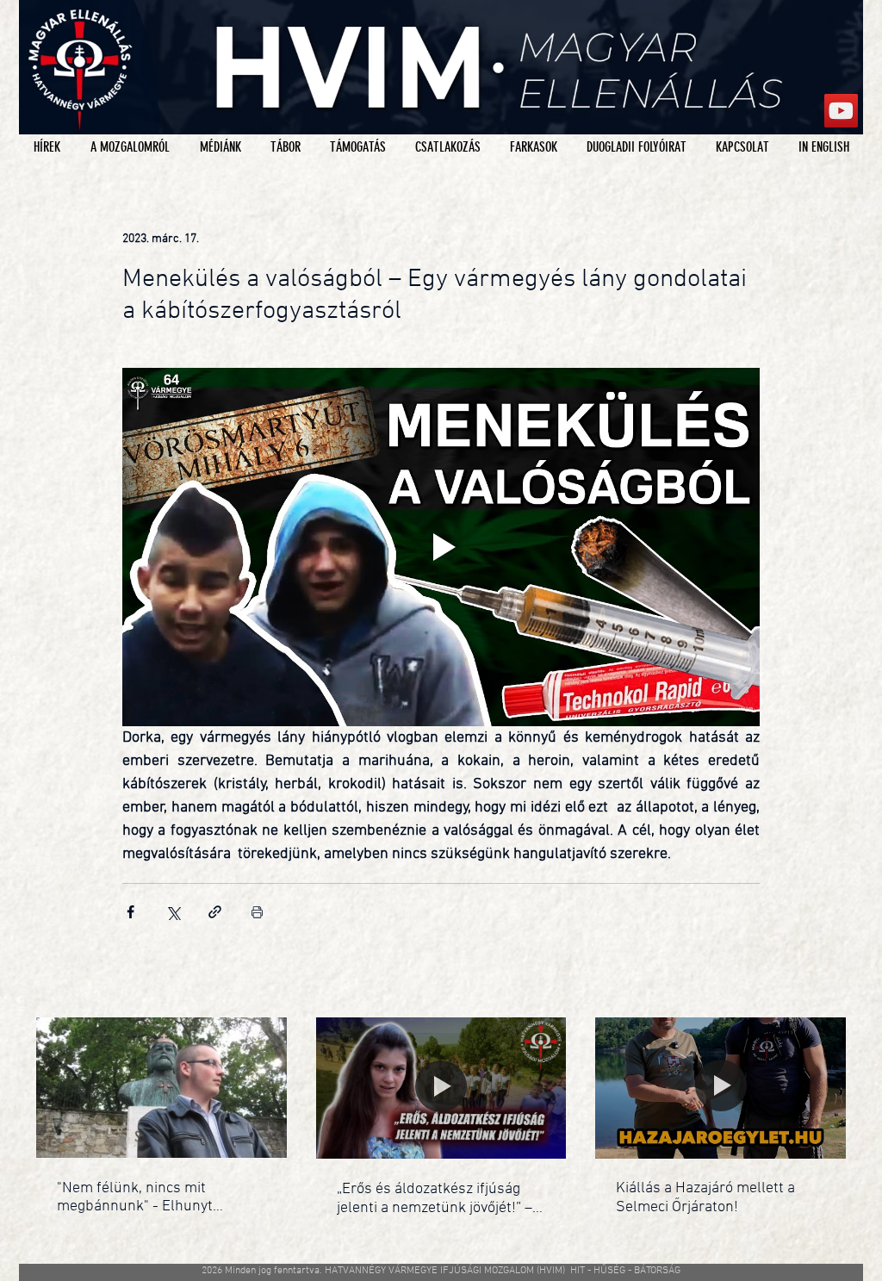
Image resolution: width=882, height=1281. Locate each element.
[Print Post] (257, 912)
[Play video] (441, 547)
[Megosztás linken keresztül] (215, 912)
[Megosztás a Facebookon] (130, 912)
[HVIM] (841, 110)
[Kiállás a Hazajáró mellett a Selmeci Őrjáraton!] (720, 1087)
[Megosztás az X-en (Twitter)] (173, 912)
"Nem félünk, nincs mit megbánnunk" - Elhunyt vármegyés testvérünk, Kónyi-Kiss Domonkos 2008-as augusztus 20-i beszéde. (154, 1197)
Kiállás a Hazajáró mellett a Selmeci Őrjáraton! (705, 1197)
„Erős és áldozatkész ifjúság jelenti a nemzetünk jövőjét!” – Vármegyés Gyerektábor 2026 (434, 1198)
